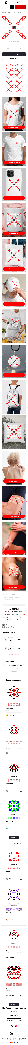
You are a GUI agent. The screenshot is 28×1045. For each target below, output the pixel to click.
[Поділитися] (20, 49)
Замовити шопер (14, 268)
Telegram (14, 669)
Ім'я (6, 611)
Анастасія (20, 12)
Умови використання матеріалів (14, 1020)
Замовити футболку (14, 127)
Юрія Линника (19, 1039)
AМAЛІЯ (9, 912)
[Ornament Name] (6, 2)
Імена (15, 12)
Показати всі (14, 837)
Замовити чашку (14, 233)
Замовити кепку (14, 304)
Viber (21, 665)
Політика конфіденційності (14, 1018)
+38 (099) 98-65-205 (11, 665)
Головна (4, 12)
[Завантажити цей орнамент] (21, 715)
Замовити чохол (14, 198)
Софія (8, 871)
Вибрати (20, 639)
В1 (7, 950)
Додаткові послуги (14, 58)
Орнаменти (9, 12)
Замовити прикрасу (14, 374)
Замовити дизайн (14, 481)
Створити (22, 7)
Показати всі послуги (14, 654)
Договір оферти (14, 1015)
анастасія (15, 1011)
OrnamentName (21, 1038)
